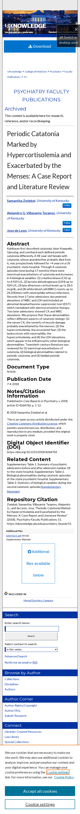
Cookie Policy (64, 777)
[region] (40, 779)
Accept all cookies (40, 791)
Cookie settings (58, 772)
